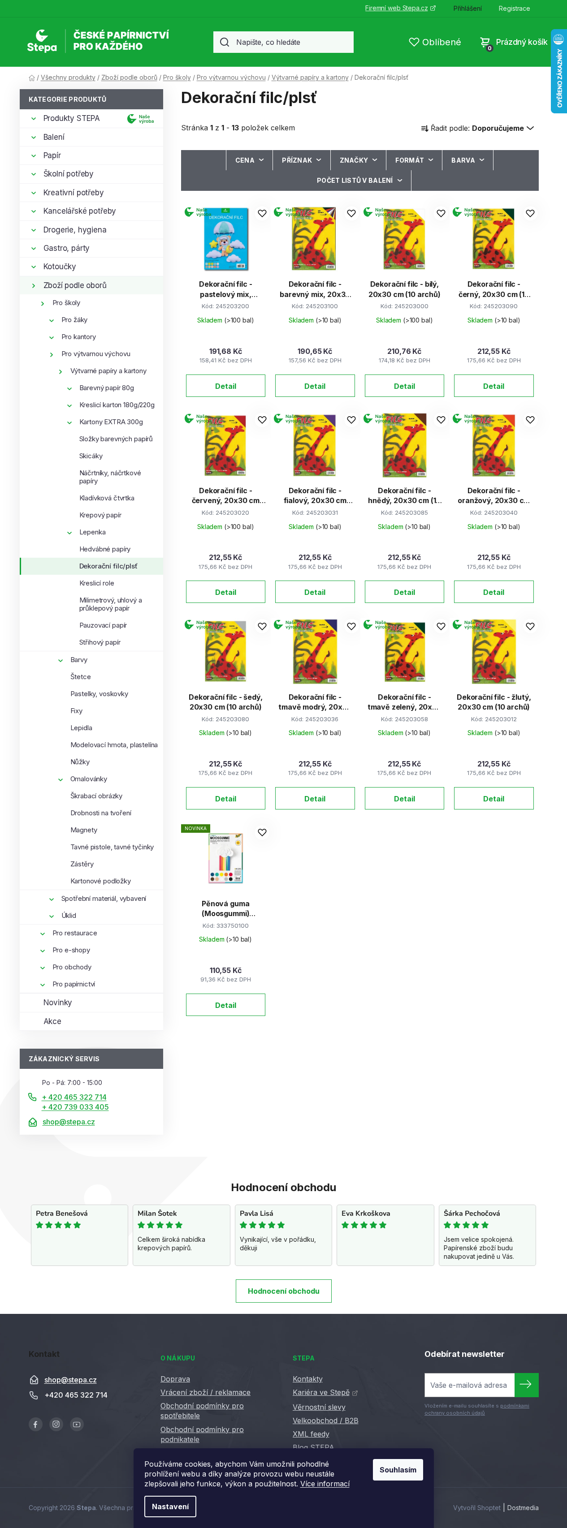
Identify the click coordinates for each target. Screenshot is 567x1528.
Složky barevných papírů (116, 439)
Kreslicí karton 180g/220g (117, 404)
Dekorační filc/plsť (108, 566)
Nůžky (80, 762)
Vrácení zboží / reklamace (205, 1392)
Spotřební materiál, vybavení (104, 898)
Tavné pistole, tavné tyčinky (112, 847)
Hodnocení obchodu (284, 1291)
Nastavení (170, 1506)
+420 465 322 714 (76, 1395)
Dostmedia (523, 1507)
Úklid (68, 915)
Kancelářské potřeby (80, 211)
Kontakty (308, 1378)
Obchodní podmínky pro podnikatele (202, 1434)
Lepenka (92, 532)
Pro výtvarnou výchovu (95, 353)
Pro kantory (78, 336)
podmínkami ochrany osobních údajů (476, 1409)
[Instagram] (56, 1424)
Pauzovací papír (103, 625)
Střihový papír (100, 642)
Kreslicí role (96, 583)
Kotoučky (60, 266)
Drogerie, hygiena (75, 229)
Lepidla (81, 727)
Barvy (78, 659)
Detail (225, 386)
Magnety (83, 830)
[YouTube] (77, 1424)
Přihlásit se (527, 1385)
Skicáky (91, 456)
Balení (54, 137)
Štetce (80, 676)
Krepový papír (100, 515)
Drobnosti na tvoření (100, 813)
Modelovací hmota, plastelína (114, 744)
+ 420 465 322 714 (74, 1097)
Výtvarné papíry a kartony (108, 370)
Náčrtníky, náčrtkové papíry (110, 477)
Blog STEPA (313, 1447)
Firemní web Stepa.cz (396, 8)
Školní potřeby (68, 173)
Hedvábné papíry (105, 549)
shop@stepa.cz (69, 1121)
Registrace (514, 8)
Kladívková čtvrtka (106, 498)
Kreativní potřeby (73, 192)
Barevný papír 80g (106, 387)
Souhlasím (398, 1469)
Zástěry (82, 864)
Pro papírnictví (73, 984)
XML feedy (311, 1433)
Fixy (76, 710)
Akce (52, 1021)
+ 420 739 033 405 (75, 1106)
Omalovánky (89, 779)
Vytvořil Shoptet (477, 1507)
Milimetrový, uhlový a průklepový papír (110, 604)
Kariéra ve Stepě (321, 1392)
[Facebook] (36, 1424)
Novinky (58, 1002)
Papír (52, 155)
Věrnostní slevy (319, 1407)
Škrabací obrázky (96, 796)
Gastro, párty (66, 248)
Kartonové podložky (100, 881)
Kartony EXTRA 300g (111, 422)
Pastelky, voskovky (99, 693)
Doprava (175, 1378)
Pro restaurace (74, 933)
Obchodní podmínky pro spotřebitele (202, 1410)
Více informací (325, 1483)
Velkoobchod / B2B (326, 1420)
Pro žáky (74, 319)
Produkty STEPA (71, 118)
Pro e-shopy (71, 950)
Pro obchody (71, 967)
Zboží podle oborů (75, 285)
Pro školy (66, 302)
